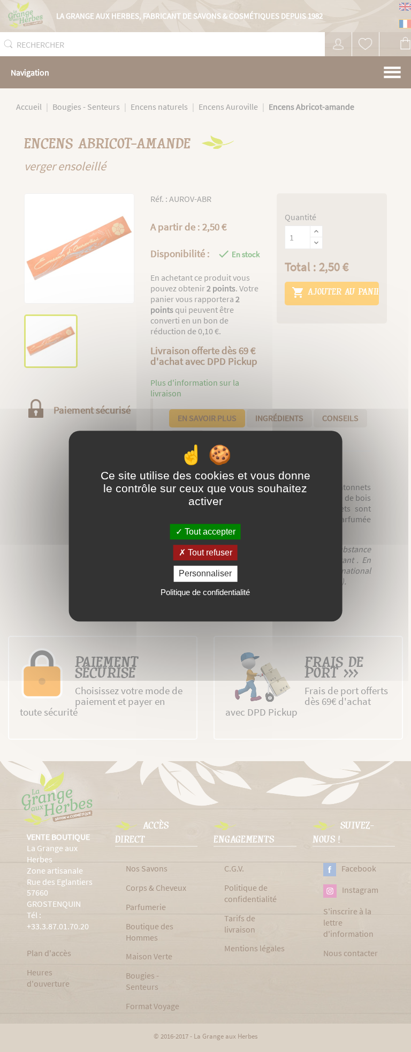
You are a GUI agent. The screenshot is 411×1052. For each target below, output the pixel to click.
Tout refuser (209, 552)
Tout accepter (208, 531)
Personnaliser (205, 573)
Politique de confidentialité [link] (205, 592)
